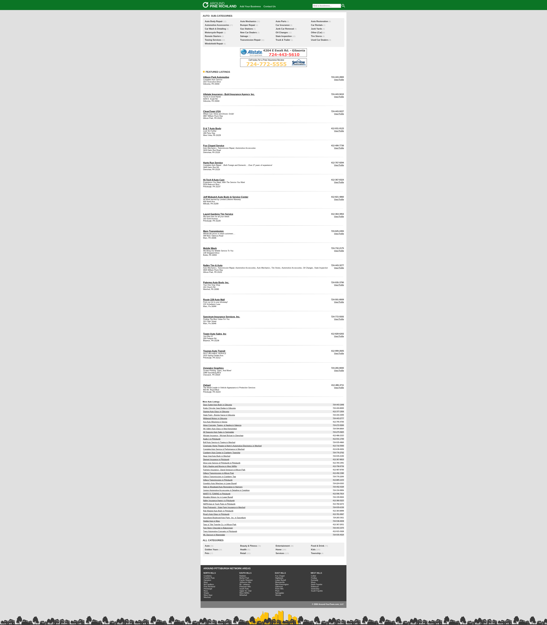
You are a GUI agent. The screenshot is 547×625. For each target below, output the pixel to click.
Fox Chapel (280, 576)
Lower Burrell (280, 580)
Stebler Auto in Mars (211, 521)
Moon (313, 582)
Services (280, 553)
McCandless (209, 584)
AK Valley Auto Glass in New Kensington (220, 429)
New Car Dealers (248, 32)
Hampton (207, 580)
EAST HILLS (280, 573)
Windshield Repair (214, 43)
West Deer (208, 595)
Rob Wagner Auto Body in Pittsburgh (218, 511)
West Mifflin (244, 593)
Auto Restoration (319, 21)
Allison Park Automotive (216, 77)
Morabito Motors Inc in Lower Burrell (218, 497)
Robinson (315, 587)
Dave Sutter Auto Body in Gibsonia (217, 405)
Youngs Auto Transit (214, 351)
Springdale (279, 593)
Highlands (279, 578)
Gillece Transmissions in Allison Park (218, 473)
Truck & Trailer (283, 40)
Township (316, 553)
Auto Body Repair (214, 21)
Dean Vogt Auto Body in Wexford (216, 456)
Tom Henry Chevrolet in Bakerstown (218, 528)
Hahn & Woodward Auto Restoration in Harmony (223, 487)
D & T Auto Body (212, 128)
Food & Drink (317, 546)
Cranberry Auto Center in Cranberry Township (221, 453)
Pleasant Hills (245, 587)
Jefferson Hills (245, 582)
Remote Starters (213, 36)
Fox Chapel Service (213, 145)
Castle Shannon (246, 580)
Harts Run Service (213, 163)
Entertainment (283, 546)
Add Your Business (250, 6)
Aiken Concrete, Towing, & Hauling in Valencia (222, 425)
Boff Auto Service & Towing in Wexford (219, 442)
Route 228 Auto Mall (214, 299)
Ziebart (207, 385)
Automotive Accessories (217, 25)
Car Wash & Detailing (215, 29)
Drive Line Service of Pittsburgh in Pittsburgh (221, 463)
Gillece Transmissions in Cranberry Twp (219, 477)
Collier (313, 576)
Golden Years (211, 549)
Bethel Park (244, 578)
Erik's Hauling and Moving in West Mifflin (220, 466)
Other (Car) (316, 32)
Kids (313, 549)
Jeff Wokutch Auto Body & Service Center (225, 197)
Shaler (206, 593)
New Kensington (282, 584)
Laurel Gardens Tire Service (218, 214)
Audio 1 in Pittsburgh (211, 439)
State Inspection (284, 36)
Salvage (244, 36)
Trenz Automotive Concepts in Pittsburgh (220, 531)
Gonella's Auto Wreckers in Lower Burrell (220, 483)
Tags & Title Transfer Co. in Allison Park (219, 524)
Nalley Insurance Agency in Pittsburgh (219, 501)
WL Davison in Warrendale (214, 535)
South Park (244, 589)
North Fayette (316, 584)
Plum (277, 591)
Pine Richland (209, 587)
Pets (207, 553)
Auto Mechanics (248, 21)
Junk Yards (316, 29)
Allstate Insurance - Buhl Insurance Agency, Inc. (229, 94)
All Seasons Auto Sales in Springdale (218, 432)
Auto (207, 546)
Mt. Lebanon (244, 584)
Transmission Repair (250, 40)
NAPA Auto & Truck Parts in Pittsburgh (219, 504)
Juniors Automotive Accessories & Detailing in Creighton (226, 490)
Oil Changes (282, 32)
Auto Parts (281, 21)
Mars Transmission (213, 231)
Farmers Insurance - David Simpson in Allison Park (224, 470)
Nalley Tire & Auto (213, 265)
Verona (278, 595)
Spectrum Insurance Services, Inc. (221, 317)
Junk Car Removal (285, 29)
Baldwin (242, 576)
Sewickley (315, 589)
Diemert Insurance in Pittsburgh (216, 459)
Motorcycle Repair (214, 32)
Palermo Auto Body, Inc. (216, 282)
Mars (206, 582)
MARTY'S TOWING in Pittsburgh (216, 494)
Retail (243, 553)
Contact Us (270, 6)
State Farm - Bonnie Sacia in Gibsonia (219, 415)
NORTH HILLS (209, 573)
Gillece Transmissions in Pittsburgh (217, 480)
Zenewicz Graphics (213, 368)
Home (278, 549)
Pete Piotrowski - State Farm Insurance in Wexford (224, 507)
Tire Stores (316, 36)
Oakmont (279, 587)
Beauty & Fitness (248, 546)
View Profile (339, 80)
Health (243, 549)
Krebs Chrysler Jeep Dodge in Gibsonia (219, 408)
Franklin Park (209, 578)
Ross (206, 591)
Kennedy (314, 580)
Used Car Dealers (319, 40)
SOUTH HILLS (245, 573)
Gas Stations (246, 29)
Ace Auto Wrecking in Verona (215, 422)
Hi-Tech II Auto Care (213, 180)
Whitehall (243, 595)
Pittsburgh (208, 589)
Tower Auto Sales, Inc (214, 334)
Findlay (314, 578)
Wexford (207, 597)
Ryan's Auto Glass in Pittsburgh (216, 514)
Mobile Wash (210, 248)
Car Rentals (317, 25)
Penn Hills (279, 589)
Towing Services (213, 40)
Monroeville (280, 582)
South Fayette (317, 591)
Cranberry (208, 576)
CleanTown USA (212, 111)
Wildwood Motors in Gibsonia (215, 418)
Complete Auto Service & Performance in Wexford (223, 449)
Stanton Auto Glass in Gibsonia (216, 412)
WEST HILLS (316, 573)
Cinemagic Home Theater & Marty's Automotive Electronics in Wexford (232, 446)
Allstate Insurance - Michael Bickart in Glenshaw (223, 435)
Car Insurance (283, 25)
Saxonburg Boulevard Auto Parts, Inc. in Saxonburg (224, 518)
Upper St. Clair (245, 591)
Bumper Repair (247, 25)
